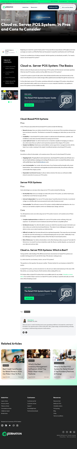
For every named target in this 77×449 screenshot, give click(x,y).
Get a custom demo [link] (67, 7)
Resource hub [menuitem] (56, 401)
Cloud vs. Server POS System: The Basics (10, 67)
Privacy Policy (63, 436)
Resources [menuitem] (57, 397)
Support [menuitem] (29, 406)
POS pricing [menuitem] (56, 408)
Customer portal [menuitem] (31, 401)
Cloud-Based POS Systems (9, 73)
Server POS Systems (10, 77)
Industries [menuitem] (4, 397)
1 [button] (8, 102)
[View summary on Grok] (13, 425)
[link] (7, 7)
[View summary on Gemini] (10, 425)
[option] (9, 95)
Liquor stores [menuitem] (4, 401)
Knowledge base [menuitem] (31, 408)
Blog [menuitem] (54, 411)
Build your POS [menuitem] (57, 403)
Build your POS (53, 7)
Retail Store (5, 20)
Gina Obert (31, 320)
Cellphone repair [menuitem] (5, 411)
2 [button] (11, 102)
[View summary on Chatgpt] (2, 425)
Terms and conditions (71, 436)
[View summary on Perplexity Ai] (17, 425)
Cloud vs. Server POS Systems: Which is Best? (10, 82)
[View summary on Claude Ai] (6, 425)
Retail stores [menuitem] (4, 413)
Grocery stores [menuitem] (5, 403)
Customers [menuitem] (31, 397)
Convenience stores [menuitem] (6, 408)
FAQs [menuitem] (54, 413)
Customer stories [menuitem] (31, 403)
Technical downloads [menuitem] (32, 411)
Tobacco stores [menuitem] (5, 406)
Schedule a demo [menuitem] (57, 406)
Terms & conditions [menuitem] (58, 416)
